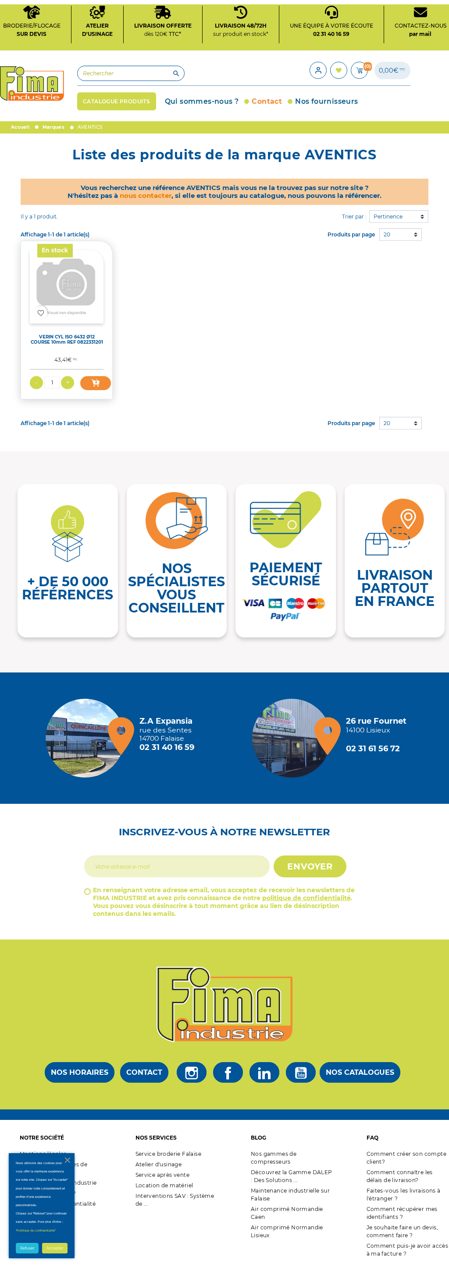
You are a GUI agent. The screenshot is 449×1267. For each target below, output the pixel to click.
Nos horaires (79, 1072)
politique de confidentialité (306, 898)
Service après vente (162, 1175)
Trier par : (354, 216)
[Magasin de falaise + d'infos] (87, 738)
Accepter (54, 1248)
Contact (144, 1072)
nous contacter (145, 195)
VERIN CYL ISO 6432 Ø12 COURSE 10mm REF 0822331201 (67, 339)
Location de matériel (164, 1185)
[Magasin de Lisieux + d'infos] (293, 738)
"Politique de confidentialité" (36, 1230)
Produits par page (351, 234)
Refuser (27, 1248)
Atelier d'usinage (158, 1164)
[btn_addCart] (95, 383)
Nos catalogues (360, 1072)
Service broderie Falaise (168, 1154)
